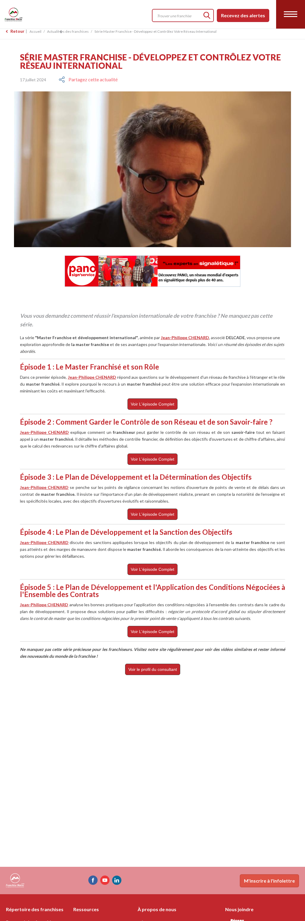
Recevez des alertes (243, 15)
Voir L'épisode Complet (152, 404)
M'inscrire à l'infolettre (269, 880)
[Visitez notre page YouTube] (104, 880)
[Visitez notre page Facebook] (92, 880)
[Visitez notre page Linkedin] (116, 880)
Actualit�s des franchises (68, 31)
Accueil (35, 31)
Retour (17, 31)
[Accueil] (41, 14)
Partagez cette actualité (93, 79)
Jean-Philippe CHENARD (185, 337)
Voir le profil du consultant (152, 669)
